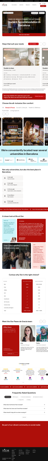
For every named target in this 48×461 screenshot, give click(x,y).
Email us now (10, 353)
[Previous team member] (40, 321)
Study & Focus (10, 108)
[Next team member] (44, 321)
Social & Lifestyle (21, 108)
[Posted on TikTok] (31, 451)
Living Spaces (14, 111)
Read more (35, 266)
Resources (27, 4)
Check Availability (32, 43)
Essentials (5, 111)
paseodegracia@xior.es (7, 349)
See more (24, 417)
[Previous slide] (3, 113)
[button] (4, 58)
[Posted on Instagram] (15, 451)
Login (44, 3)
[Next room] (44, 43)
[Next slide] (7, 113)
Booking (28, 399)
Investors (37, 0)
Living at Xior (21, 399)
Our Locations (14, 4)
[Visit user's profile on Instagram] (3, 451)
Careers (43, 0)
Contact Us (34, 4)
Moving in (8, 396)
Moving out (16, 396)
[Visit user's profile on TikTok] (19, 451)
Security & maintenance (26, 396)
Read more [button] (6, 373)
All (3, 108)
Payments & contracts (39, 396)
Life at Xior (21, 4)
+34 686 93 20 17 (6, 348)
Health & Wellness (34, 108)
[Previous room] (40, 43)
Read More (6, 240)
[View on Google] (6, 378)
